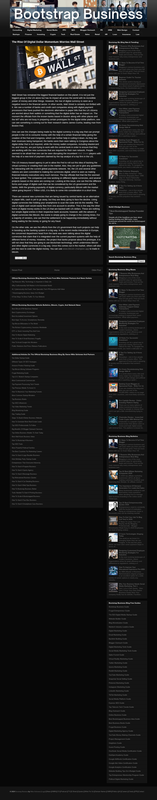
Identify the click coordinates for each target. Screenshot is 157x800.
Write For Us (89, 791)
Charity (131, 791)
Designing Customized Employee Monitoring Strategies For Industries (132, 94)
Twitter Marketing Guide (118, 663)
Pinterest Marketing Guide (119, 683)
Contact (136, 30)
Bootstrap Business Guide (119, 607)
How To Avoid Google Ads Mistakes (24, 342)
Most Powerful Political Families (23, 448)
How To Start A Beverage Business (24, 474)
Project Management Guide (119, 739)
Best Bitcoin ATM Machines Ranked (25, 309)
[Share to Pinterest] (25, 258)
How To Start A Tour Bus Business (24, 500)
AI (119, 791)
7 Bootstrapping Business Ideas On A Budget (28, 293)
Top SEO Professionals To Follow (24, 425)
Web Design (122, 30)
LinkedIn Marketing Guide (119, 691)
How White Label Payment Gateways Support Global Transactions (129, 111)
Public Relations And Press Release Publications (29, 346)
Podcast (64, 791)
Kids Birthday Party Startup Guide (24, 459)
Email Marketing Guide (117, 635)
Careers (124, 791)
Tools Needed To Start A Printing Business (27, 493)
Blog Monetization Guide (118, 623)
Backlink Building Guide (118, 639)
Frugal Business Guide (117, 727)
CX (58, 791)
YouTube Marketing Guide (119, 675)
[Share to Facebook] (23, 258)
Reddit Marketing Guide (118, 671)
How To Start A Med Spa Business (24, 485)
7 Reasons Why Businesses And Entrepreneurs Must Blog (131, 47)
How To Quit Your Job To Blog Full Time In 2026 (130, 518)
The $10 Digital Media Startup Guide (123, 615)
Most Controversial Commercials (23, 380)
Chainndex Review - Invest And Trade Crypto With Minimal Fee (131, 418)
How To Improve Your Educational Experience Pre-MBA (132, 568)
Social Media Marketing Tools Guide (123, 651)
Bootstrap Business (21, 791)
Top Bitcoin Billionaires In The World (25, 324)
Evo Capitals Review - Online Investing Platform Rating (130, 402)
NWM (54, 791)
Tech (63, 34)
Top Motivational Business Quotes (24, 478)
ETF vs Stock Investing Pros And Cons (26, 331)
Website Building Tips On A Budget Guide (125, 771)
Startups (16, 34)
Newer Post (17, 270)
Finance (28, 34)
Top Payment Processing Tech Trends (25, 384)
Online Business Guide (117, 715)
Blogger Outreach (87, 30)
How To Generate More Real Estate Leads (27, 422)
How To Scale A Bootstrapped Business (26, 496)
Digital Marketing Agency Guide (121, 731)
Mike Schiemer (35, 791)
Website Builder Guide (117, 619)
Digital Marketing (34, 30)
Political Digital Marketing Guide (121, 779)
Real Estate (75, 34)
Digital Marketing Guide (118, 631)
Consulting (17, 30)
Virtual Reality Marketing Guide (121, 659)
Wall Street (83, 153)
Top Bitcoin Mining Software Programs (25, 369)
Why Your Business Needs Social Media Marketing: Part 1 (132, 585)
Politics (115, 791)
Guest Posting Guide (117, 747)
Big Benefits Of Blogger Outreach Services (27, 429)
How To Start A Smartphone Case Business (27, 504)
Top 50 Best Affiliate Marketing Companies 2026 (130, 472)
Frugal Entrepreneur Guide (119, 611)
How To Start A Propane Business (24, 466)
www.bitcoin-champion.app (76, 249)
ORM (110, 30)
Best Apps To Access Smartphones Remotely (28, 320)
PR (101, 30)
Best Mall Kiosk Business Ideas (23, 437)
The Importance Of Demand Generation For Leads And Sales (131, 487)
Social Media (52, 30)
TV (69, 791)
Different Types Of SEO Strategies (24, 362)
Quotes (80, 791)
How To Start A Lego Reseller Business (26, 455)
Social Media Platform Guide (120, 699)
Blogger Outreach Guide (118, 643)
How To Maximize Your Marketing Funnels (27, 392)
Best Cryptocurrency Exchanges (23, 312)
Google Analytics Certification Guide (123, 767)
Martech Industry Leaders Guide (121, 627)
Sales (87, 34)
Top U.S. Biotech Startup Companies (25, 377)
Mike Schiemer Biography (129, 171)
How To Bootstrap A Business (22, 440)
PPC (64, 30)
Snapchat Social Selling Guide (120, 679)
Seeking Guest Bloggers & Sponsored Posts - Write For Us (131, 141)
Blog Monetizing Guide (20, 410)
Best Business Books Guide (119, 723)
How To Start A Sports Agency (22, 470)
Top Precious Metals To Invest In (23, 388)
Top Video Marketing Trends (22, 407)
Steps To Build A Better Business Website (27, 418)
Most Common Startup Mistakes (23, 395)
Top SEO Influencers (19, 403)
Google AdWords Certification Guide (123, 759)
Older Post (96, 270)
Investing (41, 34)
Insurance (126, 34)
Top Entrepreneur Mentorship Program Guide (126, 775)
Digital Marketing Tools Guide (120, 647)
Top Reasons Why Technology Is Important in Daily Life (31, 282)
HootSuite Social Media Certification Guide (125, 751)
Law (137, 34)
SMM (109, 791)
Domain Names (100, 791)
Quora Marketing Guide (118, 667)
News (49, 791)
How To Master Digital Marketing (23, 335)
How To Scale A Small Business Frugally (26, 339)
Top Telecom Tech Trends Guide (121, 707)
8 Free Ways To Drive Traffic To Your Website (28, 297)
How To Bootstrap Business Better (24, 489)
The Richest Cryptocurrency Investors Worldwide (29, 327)
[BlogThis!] (18, 258)
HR (106, 34)
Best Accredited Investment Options (25, 316)
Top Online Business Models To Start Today (27, 433)
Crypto (53, 34)
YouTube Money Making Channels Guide (125, 735)
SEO (73, 30)
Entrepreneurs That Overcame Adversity (26, 463)
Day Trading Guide (18, 414)
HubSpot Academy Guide (118, 755)
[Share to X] (21, 258)
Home (57, 270)
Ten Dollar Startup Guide (20, 358)
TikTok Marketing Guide (118, 695)
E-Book (74, 791)
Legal (43, 791)
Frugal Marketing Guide (20, 373)
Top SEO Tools (17, 444)
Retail (97, 34)
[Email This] (16, 258)
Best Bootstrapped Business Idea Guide (124, 719)
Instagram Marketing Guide (119, 687)
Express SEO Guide (116, 703)
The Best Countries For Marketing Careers (27, 451)
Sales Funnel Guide (116, 655)
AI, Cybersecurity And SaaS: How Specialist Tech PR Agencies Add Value (38, 289)
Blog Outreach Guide (117, 711)
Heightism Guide (115, 743)
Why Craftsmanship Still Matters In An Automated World (32, 285)
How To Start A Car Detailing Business (25, 481)
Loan (115, 34)
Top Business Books (19, 399)
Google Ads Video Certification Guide (123, 763)
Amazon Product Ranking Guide (23, 366)
